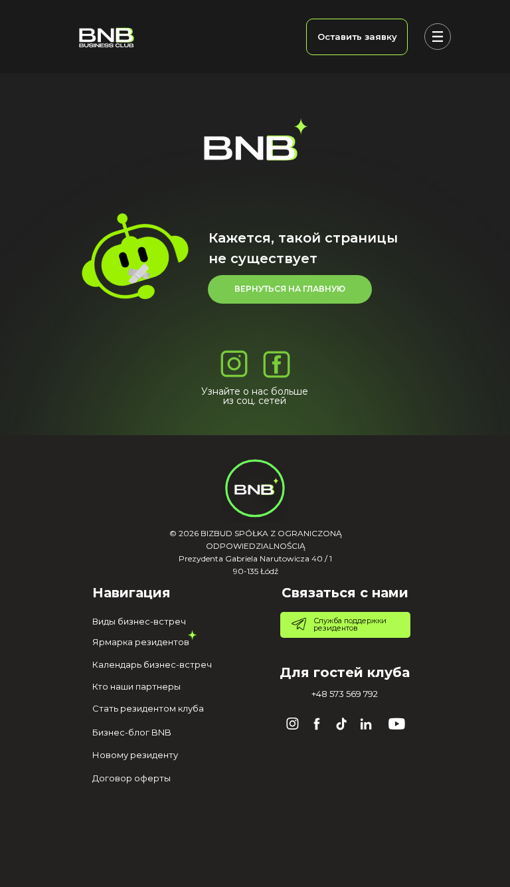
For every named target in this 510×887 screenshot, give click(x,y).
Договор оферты (131, 778)
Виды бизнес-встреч (139, 621)
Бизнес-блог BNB (131, 732)
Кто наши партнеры (136, 686)
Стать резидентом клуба (148, 708)
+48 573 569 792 (344, 693)
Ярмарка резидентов (140, 642)
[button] (357, 37)
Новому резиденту (135, 754)
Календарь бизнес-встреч (152, 664)
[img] (106, 37)
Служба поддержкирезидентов (349, 624)
